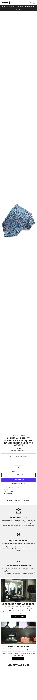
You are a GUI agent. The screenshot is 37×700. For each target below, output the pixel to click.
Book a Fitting (18, 616)
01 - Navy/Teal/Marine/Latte (18, 459)
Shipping (13, 450)
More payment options (18, 483)
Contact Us (18, 658)
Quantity (18, 463)
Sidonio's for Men (18, 435)
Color (18, 456)
